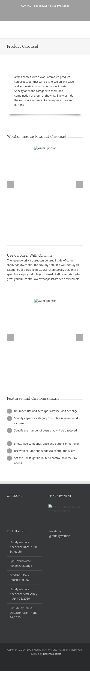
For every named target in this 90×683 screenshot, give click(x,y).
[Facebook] (8, 506)
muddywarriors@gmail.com (52, 5)
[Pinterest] (20, 506)
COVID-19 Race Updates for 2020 (20, 577)
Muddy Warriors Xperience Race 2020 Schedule (23, 547)
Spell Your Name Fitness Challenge (21, 563)
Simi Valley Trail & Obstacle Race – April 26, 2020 (23, 612)
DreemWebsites (52, 653)
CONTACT (27, 5)
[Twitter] (14, 506)
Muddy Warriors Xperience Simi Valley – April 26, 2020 (23, 594)
